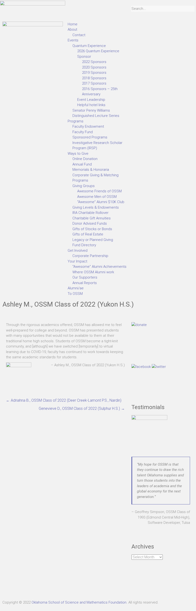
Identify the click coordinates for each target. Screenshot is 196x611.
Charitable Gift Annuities (91, 218)
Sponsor (84, 56)
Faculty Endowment (88, 126)
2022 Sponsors (94, 62)
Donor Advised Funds (89, 223)
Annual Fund (82, 164)
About (72, 29)
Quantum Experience (89, 46)
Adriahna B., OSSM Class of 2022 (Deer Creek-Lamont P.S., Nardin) (63, 400)
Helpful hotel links (91, 105)
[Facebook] (8, 587)
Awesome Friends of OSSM (99, 191)
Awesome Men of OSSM (97, 196)
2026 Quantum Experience (98, 51)
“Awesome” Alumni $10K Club (100, 202)
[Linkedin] (34, 587)
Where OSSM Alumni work (93, 272)
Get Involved (77, 250)
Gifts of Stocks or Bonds (92, 229)
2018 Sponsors (94, 78)
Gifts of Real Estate (87, 234)
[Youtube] (47, 587)
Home (72, 24)
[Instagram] (21, 587)
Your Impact (77, 261)
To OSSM (75, 293)
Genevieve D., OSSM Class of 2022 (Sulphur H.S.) (82, 408)
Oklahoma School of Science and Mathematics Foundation (79, 602)
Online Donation (85, 159)
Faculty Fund (82, 132)
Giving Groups (83, 186)
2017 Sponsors (94, 83)
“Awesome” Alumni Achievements (99, 266)
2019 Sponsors (94, 72)
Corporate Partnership (90, 256)
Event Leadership (91, 99)
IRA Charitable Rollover (90, 213)
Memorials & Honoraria (90, 169)
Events (73, 40)
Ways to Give (78, 153)
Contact (78, 35)
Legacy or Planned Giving (92, 240)
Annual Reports (84, 283)
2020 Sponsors (94, 67)
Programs (75, 121)
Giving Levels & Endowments (95, 207)
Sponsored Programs (89, 137)
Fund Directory (84, 245)
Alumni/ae (76, 288)
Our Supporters (84, 277)
